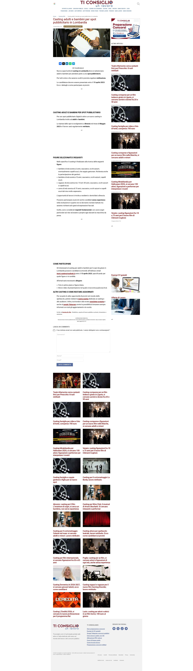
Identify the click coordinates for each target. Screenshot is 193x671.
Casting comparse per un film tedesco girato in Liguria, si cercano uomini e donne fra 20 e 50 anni (96, 395)
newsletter (94, 302)
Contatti (105, 654)
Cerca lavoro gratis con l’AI (95, 636)
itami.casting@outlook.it (66, 273)
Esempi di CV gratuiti (93, 631)
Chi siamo (100, 654)
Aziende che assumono (95, 8)
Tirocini (114, 8)
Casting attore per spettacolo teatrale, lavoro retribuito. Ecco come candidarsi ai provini (95, 533)
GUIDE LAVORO (118, 11)
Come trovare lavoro (93, 642)
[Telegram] (126, 628)
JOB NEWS (71, 11)
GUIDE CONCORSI (127, 11)
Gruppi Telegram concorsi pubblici (98, 633)
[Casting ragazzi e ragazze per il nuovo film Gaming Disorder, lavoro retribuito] (96, 573)
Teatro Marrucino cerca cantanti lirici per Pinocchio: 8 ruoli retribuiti (66, 394)
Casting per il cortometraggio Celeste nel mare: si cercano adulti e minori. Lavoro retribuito (66, 533)
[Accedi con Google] (54, 3)
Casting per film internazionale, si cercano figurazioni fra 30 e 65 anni (66, 560)
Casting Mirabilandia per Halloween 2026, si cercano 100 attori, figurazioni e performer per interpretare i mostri (66, 451)
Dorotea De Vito (66, 312)
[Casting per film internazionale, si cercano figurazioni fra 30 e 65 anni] (67, 546)
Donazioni (122, 660)
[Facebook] (113, 628)
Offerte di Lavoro (67, 8)
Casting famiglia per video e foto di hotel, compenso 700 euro (66, 422)
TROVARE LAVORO (103, 11)
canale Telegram (69, 304)
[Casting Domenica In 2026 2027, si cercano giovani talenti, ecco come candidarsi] (67, 573)
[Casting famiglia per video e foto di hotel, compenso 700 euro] (67, 410)
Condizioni (116, 660)
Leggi (128, 8)
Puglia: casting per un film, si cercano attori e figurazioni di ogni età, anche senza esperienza (96, 560)
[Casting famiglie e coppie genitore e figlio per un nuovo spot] (67, 466)
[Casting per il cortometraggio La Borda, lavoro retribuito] (96, 466)
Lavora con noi (109, 660)
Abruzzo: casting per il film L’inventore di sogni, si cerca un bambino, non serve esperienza (66, 506)
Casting (105, 8)
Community (132, 654)
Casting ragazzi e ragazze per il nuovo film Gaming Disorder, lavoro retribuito (95, 587)
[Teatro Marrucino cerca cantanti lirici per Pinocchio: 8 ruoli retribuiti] (67, 381)
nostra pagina (83, 299)
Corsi (109, 8)
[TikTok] (122, 628)
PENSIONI (111, 11)
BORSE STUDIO (94, 11)
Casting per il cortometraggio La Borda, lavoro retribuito (96, 478)
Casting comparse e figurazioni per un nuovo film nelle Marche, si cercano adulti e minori (96, 423)
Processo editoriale (113, 654)
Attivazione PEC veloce (94, 638)
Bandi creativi (122, 8)
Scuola (86, 8)
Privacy (126, 654)
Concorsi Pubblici (78, 8)
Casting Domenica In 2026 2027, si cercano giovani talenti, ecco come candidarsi (66, 587)
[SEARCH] (138, 4)
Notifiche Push (101, 660)
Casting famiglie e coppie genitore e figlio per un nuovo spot (65, 479)
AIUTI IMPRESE (78, 11)
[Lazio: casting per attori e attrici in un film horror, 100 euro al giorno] (96, 600)
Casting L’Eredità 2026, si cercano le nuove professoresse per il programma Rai (66, 613)
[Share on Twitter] (63, 63)
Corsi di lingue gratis (94, 640)
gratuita (101, 302)
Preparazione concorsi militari (96, 645)
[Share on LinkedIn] (67, 63)
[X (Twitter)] (118, 628)
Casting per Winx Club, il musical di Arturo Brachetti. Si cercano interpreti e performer (96, 506)
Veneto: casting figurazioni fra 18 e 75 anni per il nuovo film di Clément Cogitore (96, 450)
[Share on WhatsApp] (70, 63)
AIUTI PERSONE (86, 11)
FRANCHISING (64, 11)
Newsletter (121, 654)
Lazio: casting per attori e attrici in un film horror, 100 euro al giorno (96, 613)
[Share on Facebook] (60, 63)
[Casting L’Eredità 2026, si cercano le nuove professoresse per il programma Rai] (67, 600)
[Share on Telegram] (73, 63)
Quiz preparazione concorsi (96, 629)
